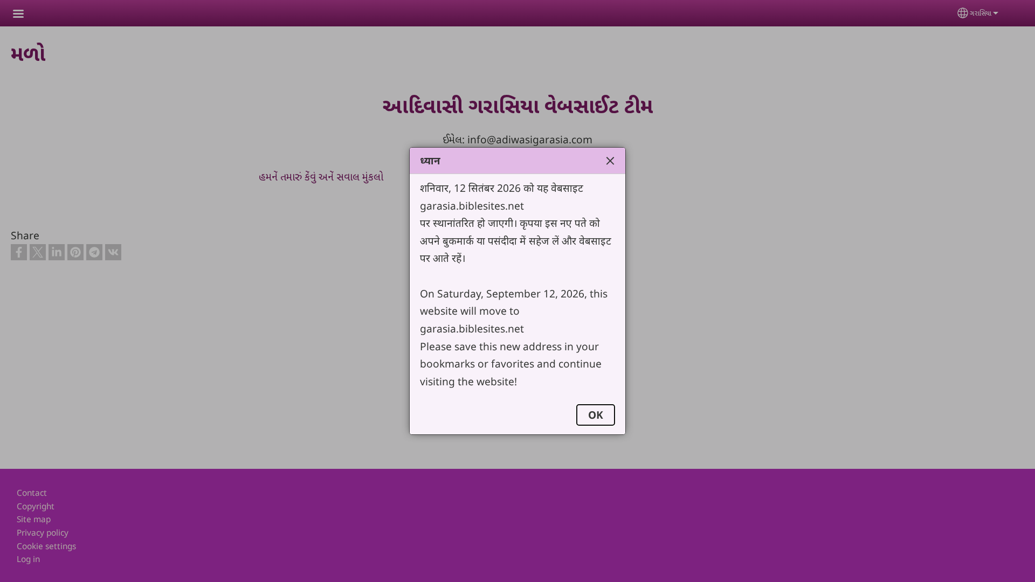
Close (610, 160)
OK (595, 414)
